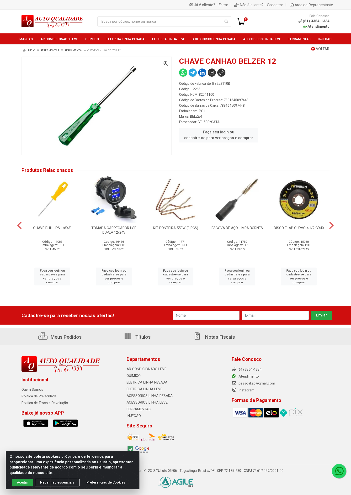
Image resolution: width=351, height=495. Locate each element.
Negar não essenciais (57, 482)
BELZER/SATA (209, 122)
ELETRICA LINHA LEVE (144, 389)
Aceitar (22, 482)
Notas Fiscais (219, 337)
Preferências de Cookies (105, 482)
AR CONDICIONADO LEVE (146, 369)
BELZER (196, 116)
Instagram (246, 390)
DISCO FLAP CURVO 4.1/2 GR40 (299, 228)
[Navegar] (19, 225)
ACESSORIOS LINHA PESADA (150, 396)
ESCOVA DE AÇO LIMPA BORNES (237, 228)
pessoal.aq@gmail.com (256, 383)
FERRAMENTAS (139, 409)
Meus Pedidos (65, 337)
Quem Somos (32, 389)
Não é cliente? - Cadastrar (261, 5)
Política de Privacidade (39, 396)
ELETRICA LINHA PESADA (147, 382)
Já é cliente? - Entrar (211, 5)
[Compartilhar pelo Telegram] (193, 72)
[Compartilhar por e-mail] (212, 72)
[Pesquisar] (226, 21)
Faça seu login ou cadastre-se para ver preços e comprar (218, 135)
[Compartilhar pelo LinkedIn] (202, 72)
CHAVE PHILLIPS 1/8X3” (52, 228)
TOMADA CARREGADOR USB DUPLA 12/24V (114, 230)
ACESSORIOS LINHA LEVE (147, 402)
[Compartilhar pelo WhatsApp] (183, 72)
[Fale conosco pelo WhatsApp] (339, 471)
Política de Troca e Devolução (44, 403)
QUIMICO (134, 376)
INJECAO (134, 416)
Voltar (322, 49)
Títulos (142, 337)
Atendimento (318, 26)
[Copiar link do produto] (221, 72)
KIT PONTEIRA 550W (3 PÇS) (175, 228)
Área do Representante (314, 5)
